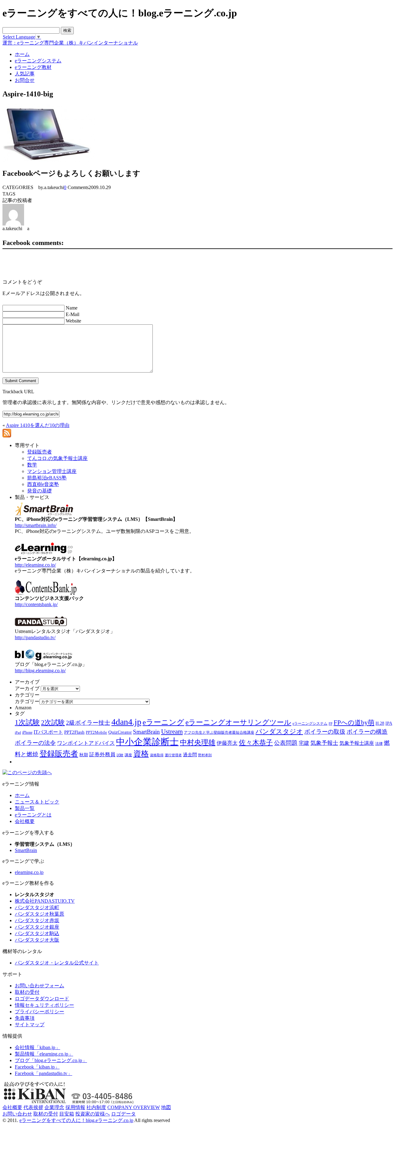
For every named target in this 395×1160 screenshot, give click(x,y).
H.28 (380, 723)
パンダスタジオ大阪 (37, 940)
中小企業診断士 (147, 742)
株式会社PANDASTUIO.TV (45, 901)
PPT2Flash (74, 732)
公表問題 (285, 743)
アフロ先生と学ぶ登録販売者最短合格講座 (219, 732)
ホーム (22, 795)
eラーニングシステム (310, 723)
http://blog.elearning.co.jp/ (40, 670)
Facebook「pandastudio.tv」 (43, 1073)
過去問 (190, 754)
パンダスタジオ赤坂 (37, 920)
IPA (388, 723)
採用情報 (75, 1107)
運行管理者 (173, 755)
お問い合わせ (17, 1113)
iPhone (27, 732)
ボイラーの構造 (367, 731)
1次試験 (27, 722)
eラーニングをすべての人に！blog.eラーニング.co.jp (76, 1120)
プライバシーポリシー (39, 1011)
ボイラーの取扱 (324, 731)
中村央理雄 (197, 742)
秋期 (83, 755)
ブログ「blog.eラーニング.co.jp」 (51, 1060)
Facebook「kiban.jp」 (37, 1066)
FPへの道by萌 (354, 722)
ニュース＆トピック (37, 801)
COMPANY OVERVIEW (133, 1107)
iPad (18, 732)
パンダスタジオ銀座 (37, 927)
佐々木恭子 (256, 742)
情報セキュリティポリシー (44, 1005)
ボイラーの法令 (35, 743)
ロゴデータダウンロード (42, 998)
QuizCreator (120, 732)
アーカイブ (27, 688)
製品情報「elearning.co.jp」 (44, 1054)
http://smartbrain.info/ (35, 525)
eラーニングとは (33, 814)
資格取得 (157, 755)
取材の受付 (27, 992)
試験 (120, 755)
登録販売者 (59, 753)
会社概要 (25, 821)
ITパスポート (48, 732)
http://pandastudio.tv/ (35, 637)
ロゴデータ (123, 1113)
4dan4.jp (126, 722)
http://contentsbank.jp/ (36, 604)
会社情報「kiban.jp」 (37, 1047)
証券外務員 (102, 754)
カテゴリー (27, 701)
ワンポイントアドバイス (86, 743)
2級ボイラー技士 (88, 722)
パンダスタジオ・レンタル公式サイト (57, 962)
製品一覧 (25, 808)
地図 (166, 1107)
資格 (141, 753)
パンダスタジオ (279, 731)
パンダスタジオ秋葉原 (39, 914)
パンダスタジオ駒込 (37, 933)
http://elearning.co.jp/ (35, 564)
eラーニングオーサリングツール (238, 722)
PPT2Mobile (96, 732)
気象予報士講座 (356, 743)
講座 (128, 755)
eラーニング (163, 722)
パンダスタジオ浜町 (37, 907)
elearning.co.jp (29, 872)
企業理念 (54, 1107)
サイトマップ (29, 1024)
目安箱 (66, 1113)
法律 (379, 743)
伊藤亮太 (227, 743)
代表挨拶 (33, 1107)
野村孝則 (205, 755)
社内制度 (96, 1107)
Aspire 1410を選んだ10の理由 (37, 425)
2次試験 (53, 722)
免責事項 (25, 1018)
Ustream (172, 731)
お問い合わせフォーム (39, 985)
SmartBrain (146, 731)
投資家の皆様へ (92, 1113)
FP (330, 723)
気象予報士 (324, 743)
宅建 (304, 743)
